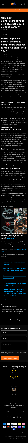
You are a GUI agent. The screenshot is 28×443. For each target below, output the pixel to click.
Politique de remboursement (17, 433)
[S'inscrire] (23, 411)
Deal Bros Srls (9, 432)
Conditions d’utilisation (21, 436)
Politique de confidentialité (9, 436)
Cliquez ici (10, 238)
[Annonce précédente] (3, 10)
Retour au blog (15, 320)
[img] (14, 371)
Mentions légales (20, 438)
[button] (3, 4)
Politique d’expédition (10, 438)
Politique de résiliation (18, 441)
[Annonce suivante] (25, 10)
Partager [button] (5, 34)
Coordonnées (9, 441)
